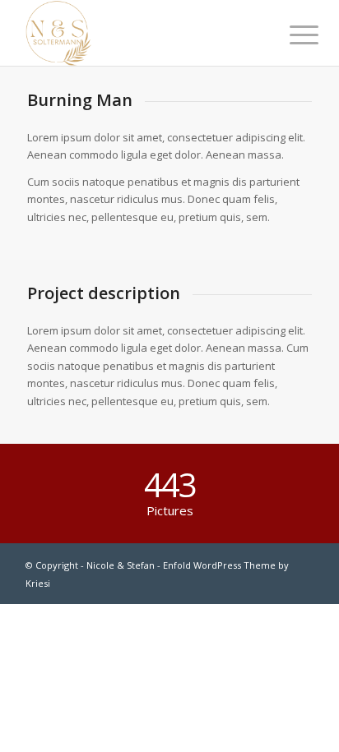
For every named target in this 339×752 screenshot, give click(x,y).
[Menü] (291, 34)
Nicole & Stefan (120, 565)
